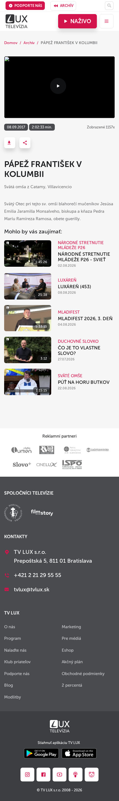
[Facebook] (43, 774)
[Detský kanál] (92, 774)
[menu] (106, 21)
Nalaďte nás (15, 650)
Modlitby (12, 697)
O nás (9, 626)
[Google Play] (41, 753)
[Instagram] (27, 774)
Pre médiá (71, 638)
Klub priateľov (17, 661)
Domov (10, 43)
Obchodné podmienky (83, 673)
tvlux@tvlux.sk (32, 589)
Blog (8, 685)
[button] (9, 142)
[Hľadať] (109, 5)
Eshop (68, 650)
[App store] (79, 753)
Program (12, 638)
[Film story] (42, 513)
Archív (66, 6)
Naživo (80, 21)
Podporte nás (28, 6)
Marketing (71, 626)
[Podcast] (75, 774)
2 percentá (72, 685)
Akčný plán (72, 661)
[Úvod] (16, 21)
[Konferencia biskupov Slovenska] (13, 513)
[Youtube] (59, 774)
